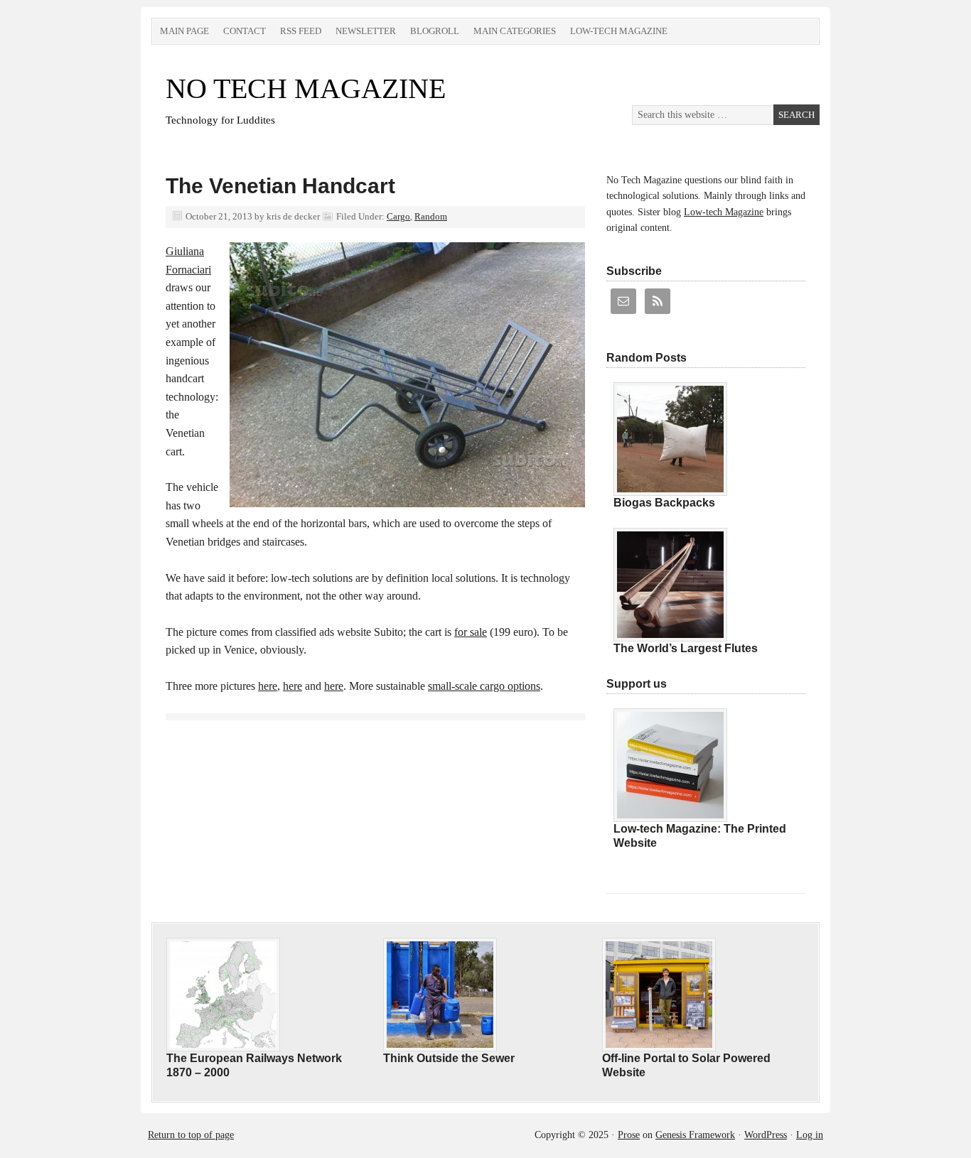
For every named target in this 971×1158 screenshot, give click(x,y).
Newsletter (366, 31)
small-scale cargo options (484, 686)
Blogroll (434, 31)
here (267, 686)
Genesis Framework (695, 1135)
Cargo (398, 216)
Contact (244, 31)
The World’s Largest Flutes (685, 648)
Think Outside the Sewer (449, 1058)
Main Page (184, 31)
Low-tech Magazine (618, 31)
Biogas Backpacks (664, 503)
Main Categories (514, 31)
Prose (629, 1135)
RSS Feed (300, 31)
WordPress (765, 1135)
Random (430, 216)
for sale (470, 632)
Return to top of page (191, 1135)
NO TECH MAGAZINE (306, 88)
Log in (809, 1135)
